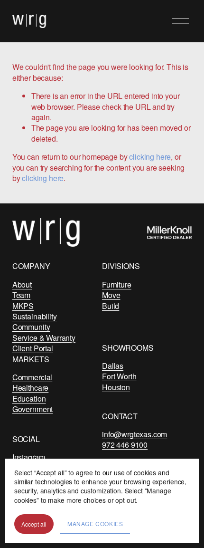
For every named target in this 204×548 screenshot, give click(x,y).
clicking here (150, 156)
